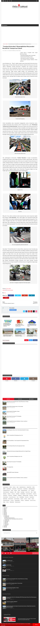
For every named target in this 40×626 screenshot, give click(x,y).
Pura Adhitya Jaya (9, 560)
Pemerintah (10, 495)
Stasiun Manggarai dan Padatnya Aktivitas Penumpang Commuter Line (7, 548)
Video (4, 502)
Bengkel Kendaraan (23, 487)
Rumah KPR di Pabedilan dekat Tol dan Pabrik (28, 55)
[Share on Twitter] (18, 295)
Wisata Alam (12, 502)
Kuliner (18, 492)
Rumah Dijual (32, 497)
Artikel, (19, 50)
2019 (5, 510)
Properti (35, 495)
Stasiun (29, 498)
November (6, 516)
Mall (31, 492)
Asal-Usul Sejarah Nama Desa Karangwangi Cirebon (16, 445)
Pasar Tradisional (29, 493)
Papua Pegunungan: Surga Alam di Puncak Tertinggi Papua (31, 325)
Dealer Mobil (14, 488)
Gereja (12, 490)
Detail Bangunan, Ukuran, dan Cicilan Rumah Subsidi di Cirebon (18, 429)
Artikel (5, 292)
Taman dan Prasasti (6, 500)
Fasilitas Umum (20, 488)
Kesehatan (11, 492)
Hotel (19, 490)
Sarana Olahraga (16, 498)
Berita (33, 487)
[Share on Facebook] (11, 295)
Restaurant (26, 497)
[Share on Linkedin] (32, 295)
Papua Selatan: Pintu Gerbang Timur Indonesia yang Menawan (19, 325)
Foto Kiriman (25, 488)
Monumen (4, 493)
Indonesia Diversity (24, 490)
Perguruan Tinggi (25, 495)
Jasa (29, 490)
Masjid (35, 492)
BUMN (4, 488)
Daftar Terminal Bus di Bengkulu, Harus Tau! (14, 456)
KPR (15, 492)
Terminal (22, 500)
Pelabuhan (34, 493)
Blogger (26, 340)
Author (4, 290)
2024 (5, 507)
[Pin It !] (6, 297)
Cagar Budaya (9, 488)
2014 (5, 514)
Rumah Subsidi (10, 498)
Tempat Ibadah (17, 500)
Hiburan (15, 490)
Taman (33, 498)
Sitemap (25, 498)
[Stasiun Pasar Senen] (20, 544)
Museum (9, 493)
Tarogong (12, 500)
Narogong (13, 493)
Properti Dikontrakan (12, 497)
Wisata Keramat (17, 502)
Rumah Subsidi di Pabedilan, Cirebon (27, 56)
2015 (5, 513)
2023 (5, 508)
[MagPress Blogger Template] (20, 5)
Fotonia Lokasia (10, 290)
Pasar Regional (23, 493)
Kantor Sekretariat (6, 492)
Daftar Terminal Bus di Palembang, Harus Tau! (15, 435)
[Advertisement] (21, 15)
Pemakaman (5, 495)
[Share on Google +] (25, 295)
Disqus (31, 340)
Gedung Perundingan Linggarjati (11, 601)
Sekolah (22, 498)
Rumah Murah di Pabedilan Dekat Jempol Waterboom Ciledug (17, 401)
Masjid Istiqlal (8, 564)
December (6, 515)
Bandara (14, 487)
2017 (5, 511)
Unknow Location (32, 500)
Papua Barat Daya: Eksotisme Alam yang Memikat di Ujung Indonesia (7, 324)
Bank (17, 487)
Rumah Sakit (5, 498)
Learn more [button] (3, 625)
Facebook (35, 340)
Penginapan (20, 495)
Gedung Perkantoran (6, 490)
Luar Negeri (22, 492)
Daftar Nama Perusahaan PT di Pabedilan (27, 58)
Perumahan (31, 495)
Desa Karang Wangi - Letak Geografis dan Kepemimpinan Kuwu (18, 440)
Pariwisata (17, 493)
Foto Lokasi (8, 288)
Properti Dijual (5, 497)
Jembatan (32, 490)
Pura (17, 497)
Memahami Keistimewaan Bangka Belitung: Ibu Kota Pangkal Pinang (18, 451)
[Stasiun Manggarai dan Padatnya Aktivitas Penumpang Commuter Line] (7, 544)
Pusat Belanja (22, 497)
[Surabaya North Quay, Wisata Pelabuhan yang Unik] (32, 544)
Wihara (7, 502)
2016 (5, 512)
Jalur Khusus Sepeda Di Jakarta (9, 517)
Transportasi (27, 500)
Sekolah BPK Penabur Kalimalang (12, 472)
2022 (5, 509)
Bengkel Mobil (29, 487)
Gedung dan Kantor (32, 488)
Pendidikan (15, 495)
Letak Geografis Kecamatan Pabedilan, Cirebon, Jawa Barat (17, 421)
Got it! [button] (36, 624)
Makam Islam (28, 492)
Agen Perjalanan (5, 487)
